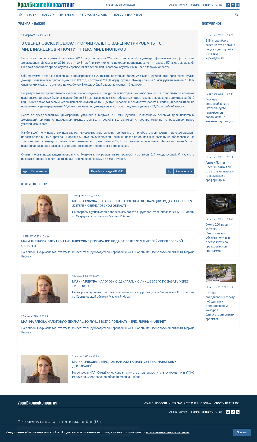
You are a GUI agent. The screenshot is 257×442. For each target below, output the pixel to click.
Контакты (207, 4)
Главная (23, 23)
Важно (39, 23)
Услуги (183, 4)
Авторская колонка (94, 14)
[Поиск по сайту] (237, 14)
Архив (173, 4)
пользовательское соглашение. (167, 432)
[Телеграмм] (233, 5)
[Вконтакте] (228, 5)
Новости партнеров (128, 14)
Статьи (31, 14)
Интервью (67, 14)
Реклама (194, 4)
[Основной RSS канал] (238, 5)
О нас (218, 4)
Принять (242, 432)
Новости (48, 14)
